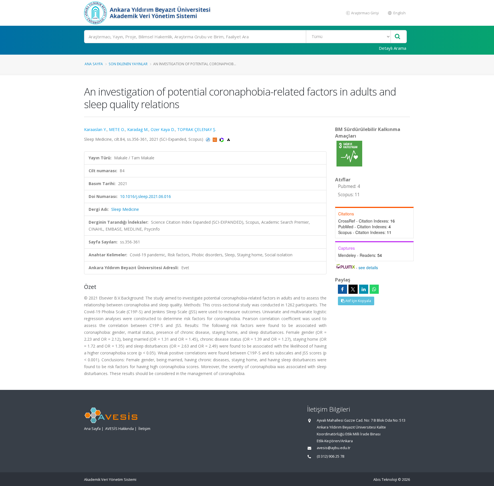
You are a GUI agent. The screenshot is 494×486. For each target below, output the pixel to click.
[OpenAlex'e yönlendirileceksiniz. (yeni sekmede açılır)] (228, 139)
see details (368, 267)
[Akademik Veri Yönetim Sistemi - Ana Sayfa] (96, 13)
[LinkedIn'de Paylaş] (363, 289)
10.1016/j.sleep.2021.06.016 (145, 196)
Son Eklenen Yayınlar (128, 64)
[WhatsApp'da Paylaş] (374, 289)
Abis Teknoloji (385, 479)
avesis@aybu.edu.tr (333, 447)
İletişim (144, 428)
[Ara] (397, 36)
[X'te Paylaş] (353, 289)
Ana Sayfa (94, 64)
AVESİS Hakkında (119, 428)
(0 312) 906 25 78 (330, 456)
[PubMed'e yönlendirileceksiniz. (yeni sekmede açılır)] (208, 139)
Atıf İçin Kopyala (357, 300)
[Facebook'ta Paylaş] (342, 289)
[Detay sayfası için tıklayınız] (349, 153)
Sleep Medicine (125, 209)
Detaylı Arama (392, 48)
